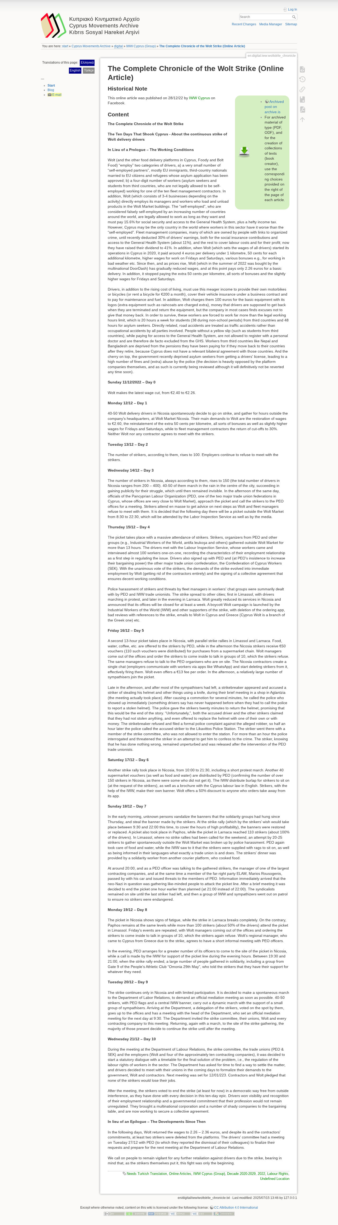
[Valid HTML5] (180, 1213)
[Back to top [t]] (302, 120)
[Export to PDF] (302, 110)
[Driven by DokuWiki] (223, 1213)
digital (118, 46)
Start (51, 85)
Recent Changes (244, 24)
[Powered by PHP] (158, 1213)
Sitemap (291, 24)
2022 (261, 1174)
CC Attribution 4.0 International (236, 1207)
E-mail (57, 95)
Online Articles (180, 1174)
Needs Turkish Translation (147, 1174)
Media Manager (270, 24)
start (65, 46)
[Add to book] (302, 99)
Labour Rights (277, 1174)
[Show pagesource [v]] (302, 69)
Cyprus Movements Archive (91, 46)
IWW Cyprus (199, 98)
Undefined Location (274, 1179)
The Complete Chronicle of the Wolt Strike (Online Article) (202, 46)
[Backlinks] (302, 89)
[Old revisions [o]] (302, 79)
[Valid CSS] (202, 1213)
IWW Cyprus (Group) (141, 46)
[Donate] (136, 1213)
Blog (51, 90)
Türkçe (89, 70)
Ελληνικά (87, 62)
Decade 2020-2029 (241, 1174)
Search (294, 17)
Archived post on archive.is (274, 106)
